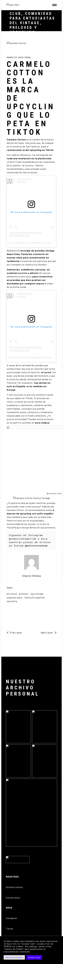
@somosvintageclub (22, 538)
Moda (28, 57)
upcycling (12, 601)
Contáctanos (13, 897)
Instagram (11, 918)
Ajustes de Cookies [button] (14, 957)
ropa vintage (37, 593)
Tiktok (9, 928)
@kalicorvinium (36, 545)
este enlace (42, 422)
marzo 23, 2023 (15, 57)
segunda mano (14, 597)
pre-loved (12, 593)
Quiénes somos (14, 887)
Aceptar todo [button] (34, 957)
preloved (23, 593)
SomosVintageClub (34, 597)
